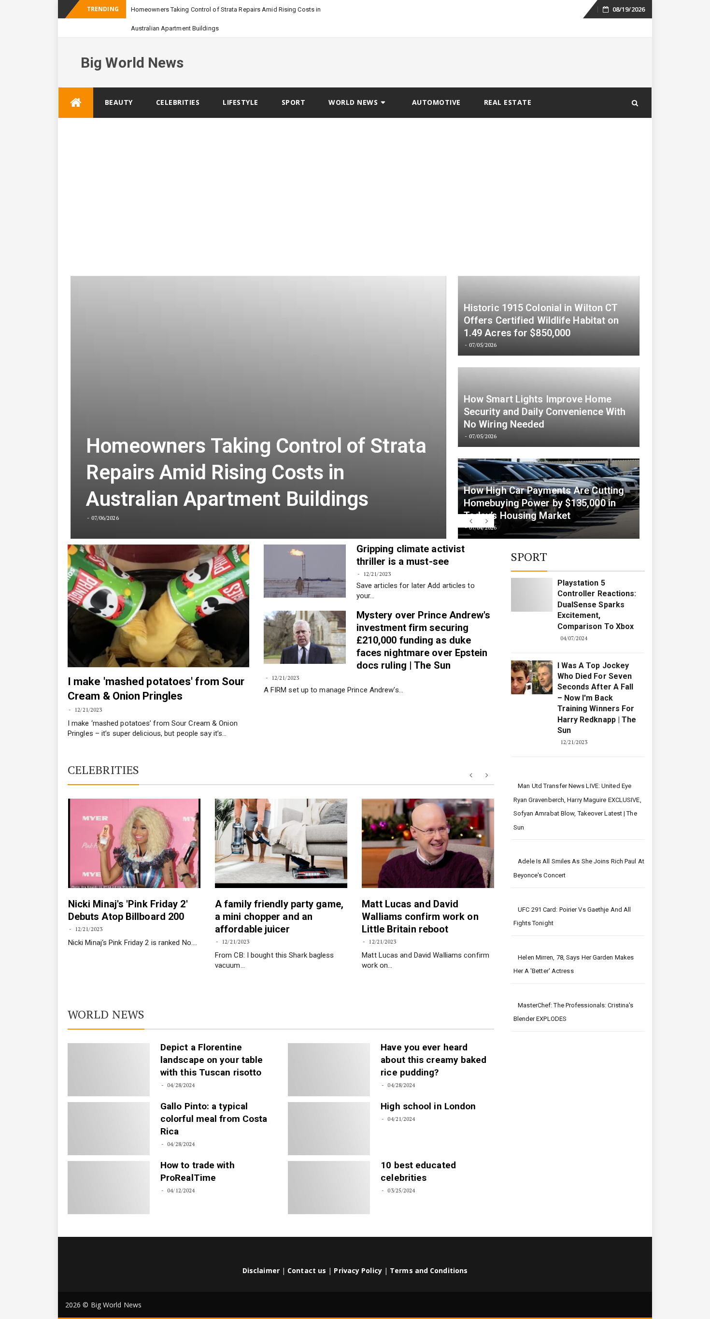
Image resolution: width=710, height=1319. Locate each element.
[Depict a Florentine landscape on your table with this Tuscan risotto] (109, 1050)
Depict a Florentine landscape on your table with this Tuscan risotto (211, 1041)
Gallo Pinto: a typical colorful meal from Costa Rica (213, 1100)
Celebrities (178, 83)
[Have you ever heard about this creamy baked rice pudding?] (329, 1050)
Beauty (119, 83)
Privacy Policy (358, 1251)
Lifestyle (240, 83)
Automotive (436, 83)
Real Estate (508, 83)
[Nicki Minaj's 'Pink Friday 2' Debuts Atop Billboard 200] (134, 824)
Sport (294, 83)
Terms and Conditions (429, 1251)
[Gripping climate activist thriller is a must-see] (305, 552)
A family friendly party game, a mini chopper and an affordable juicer (279, 897)
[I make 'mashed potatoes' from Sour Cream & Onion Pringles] (158, 587)
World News (353, 83)
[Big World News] (75, 84)
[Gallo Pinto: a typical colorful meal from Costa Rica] (109, 1109)
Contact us (306, 1251)
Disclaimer (261, 1251)
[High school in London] (329, 1109)
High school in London (428, 1087)
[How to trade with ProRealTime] (109, 1168)
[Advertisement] (355, 172)
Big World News (132, 43)
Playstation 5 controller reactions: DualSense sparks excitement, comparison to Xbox (597, 585)
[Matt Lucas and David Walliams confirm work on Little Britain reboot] (428, 824)
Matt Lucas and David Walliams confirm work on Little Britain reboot (420, 897)
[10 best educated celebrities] (329, 1168)
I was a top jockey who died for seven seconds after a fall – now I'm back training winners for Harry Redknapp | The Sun (597, 679)
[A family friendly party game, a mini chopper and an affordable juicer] (281, 824)
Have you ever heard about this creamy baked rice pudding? (433, 1041)
